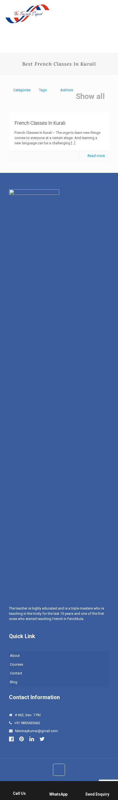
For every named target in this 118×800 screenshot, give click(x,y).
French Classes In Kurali (40, 123)
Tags (43, 90)
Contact (16, 673)
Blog (13, 682)
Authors (66, 90)
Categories (21, 90)
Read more (96, 156)
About (15, 656)
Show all (90, 96)
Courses (16, 664)
